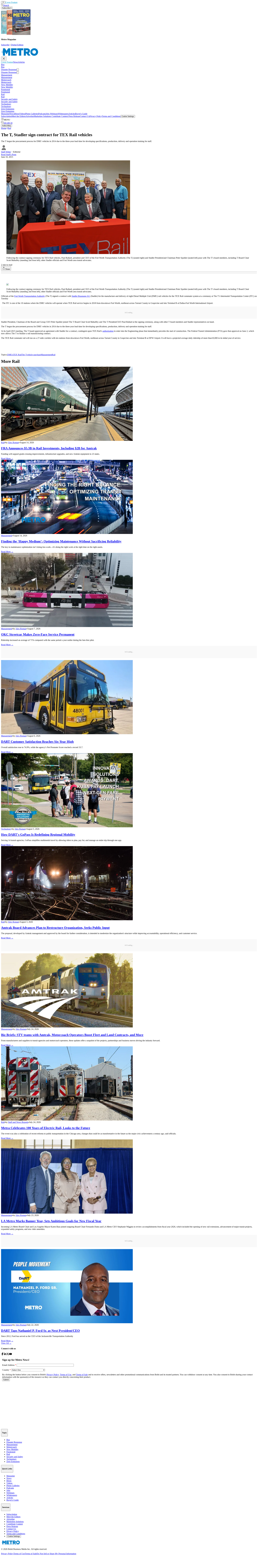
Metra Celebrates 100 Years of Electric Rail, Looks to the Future (45, 1128)
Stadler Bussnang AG (81, 296)
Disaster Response (9, 69)
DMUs (10, 355)
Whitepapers (63, 114)
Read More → (7, 458)
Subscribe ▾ (6, 8)
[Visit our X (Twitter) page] (7, 1354)
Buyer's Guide (81, 114)
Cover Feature (11, 2)
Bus (2, 64)
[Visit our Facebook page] (2, 1354)
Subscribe (5, 45)
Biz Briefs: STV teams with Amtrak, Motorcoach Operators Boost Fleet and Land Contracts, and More (72, 1035)
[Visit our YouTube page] (10, 1354)
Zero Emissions (7, 109)
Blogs (16, 114)
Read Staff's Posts (8, 154)
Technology (6, 104)
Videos (22, 114)
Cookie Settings (128, 116)
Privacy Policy (95, 116)
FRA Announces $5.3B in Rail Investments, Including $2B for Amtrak (49, 448)
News (19, 2)
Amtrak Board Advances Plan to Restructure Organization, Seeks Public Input (55, 927)
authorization (108, 331)
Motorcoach (6, 80)
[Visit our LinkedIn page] (5, 1354)
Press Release (74, 116)
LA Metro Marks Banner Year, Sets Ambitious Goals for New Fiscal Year (51, 1221)
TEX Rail (17, 355)
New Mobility (7, 85)
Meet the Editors (19, 116)
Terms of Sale (31, 1554)
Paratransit (5, 89)
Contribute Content (59, 116)
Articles (25, 2)
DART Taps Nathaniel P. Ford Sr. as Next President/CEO (40, 1330)
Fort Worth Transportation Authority (29, 296)
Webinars (53, 114)
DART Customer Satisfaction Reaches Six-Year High (37, 741)
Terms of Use (19, 1554)
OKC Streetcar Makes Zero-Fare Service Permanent (37, 634)
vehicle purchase (34, 355)
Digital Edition (17, 45)
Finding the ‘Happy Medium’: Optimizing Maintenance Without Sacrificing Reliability (61, 541)
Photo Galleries (31, 114)
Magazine (5, 114)
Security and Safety (9, 99)
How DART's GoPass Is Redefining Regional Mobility (38, 834)
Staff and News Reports (18, 1122)
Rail (3, 94)
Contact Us (84, 116)
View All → (6, 1343)
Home (3, 128)
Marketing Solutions (42, 116)
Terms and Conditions (111, 116)
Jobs (47, 114)
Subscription (6, 116)
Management (6, 75)
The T (24, 355)
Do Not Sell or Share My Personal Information (56, 1554)
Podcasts (42, 114)
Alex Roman (13, 442)
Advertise (30, 116)
